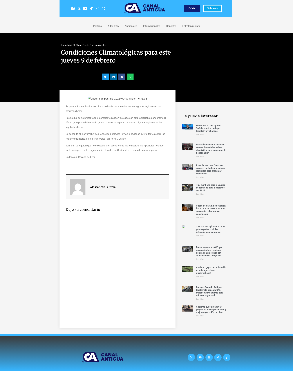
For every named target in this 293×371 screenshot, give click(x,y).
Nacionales (131, 26)
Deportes (171, 26)
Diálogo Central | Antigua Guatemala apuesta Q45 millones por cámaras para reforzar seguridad (209, 291)
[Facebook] (73, 8)
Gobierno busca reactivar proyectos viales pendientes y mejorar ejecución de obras (211, 309)
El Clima (77, 45)
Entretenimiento (191, 26)
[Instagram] (97, 8)
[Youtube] (85, 8)
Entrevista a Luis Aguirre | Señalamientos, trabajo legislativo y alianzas (209, 128)
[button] (105, 77)
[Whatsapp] (103, 8)
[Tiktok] (91, 8)
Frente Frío (88, 45)
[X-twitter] (79, 8)
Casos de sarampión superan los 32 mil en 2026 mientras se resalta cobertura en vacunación (211, 209)
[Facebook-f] (218, 357)
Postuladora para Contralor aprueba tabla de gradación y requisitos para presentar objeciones (210, 169)
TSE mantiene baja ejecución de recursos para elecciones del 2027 (210, 188)
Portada (97, 26)
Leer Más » (200, 135)
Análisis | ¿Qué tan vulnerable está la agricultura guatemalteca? (211, 270)
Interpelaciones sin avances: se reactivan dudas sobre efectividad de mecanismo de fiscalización (211, 148)
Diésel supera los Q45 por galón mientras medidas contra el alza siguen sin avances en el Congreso (209, 251)
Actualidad (66, 45)
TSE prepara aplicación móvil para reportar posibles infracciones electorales (211, 229)
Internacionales (151, 26)
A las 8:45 (113, 26)
